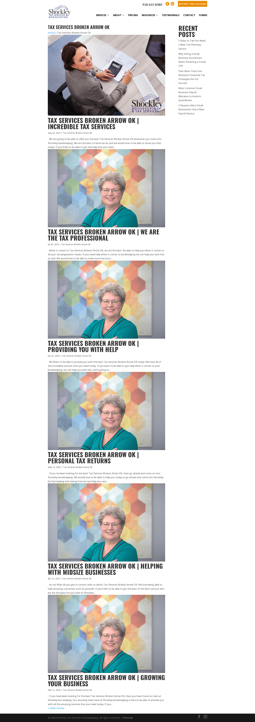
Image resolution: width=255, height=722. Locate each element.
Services (101, 15)
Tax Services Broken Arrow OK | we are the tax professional (103, 234)
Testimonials (170, 15)
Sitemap (128, 717)
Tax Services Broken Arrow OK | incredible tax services (93, 123)
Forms (203, 15)
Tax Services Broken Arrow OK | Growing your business (106, 680)
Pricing (133, 15)
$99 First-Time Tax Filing (192, 4)
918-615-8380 (152, 4)
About (117, 15)
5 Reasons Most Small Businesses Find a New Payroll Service (191, 109)
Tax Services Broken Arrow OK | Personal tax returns (93, 457)
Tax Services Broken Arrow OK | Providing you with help (93, 346)
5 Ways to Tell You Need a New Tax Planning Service (192, 44)
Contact (189, 15)
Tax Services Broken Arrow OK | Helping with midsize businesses (105, 569)
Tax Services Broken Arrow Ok (77, 132)
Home (51, 32)
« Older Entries (56, 708)
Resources (148, 15)
